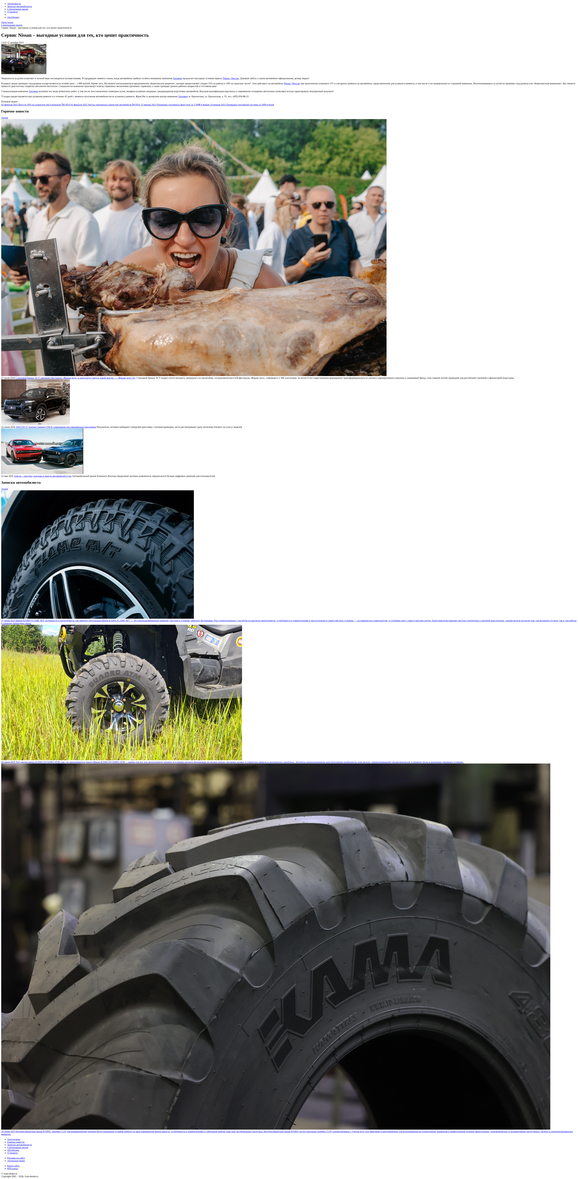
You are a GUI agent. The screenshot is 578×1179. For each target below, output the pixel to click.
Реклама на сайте (16, 1158)
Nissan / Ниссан (231, 78)
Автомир (177, 78)
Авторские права (16, 1160)
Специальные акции (17, 9)
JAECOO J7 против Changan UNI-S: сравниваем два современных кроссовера (56, 427)
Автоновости (14, 3)
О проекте (12, 12)
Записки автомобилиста (19, 6)
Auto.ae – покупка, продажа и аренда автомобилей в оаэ (42, 476)
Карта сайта (13, 1166)
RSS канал (12, 1168)
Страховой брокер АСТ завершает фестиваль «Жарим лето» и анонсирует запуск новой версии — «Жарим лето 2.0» (76, 378)
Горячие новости (16, 1142)
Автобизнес (13, 17)
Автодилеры (13, 1139)
